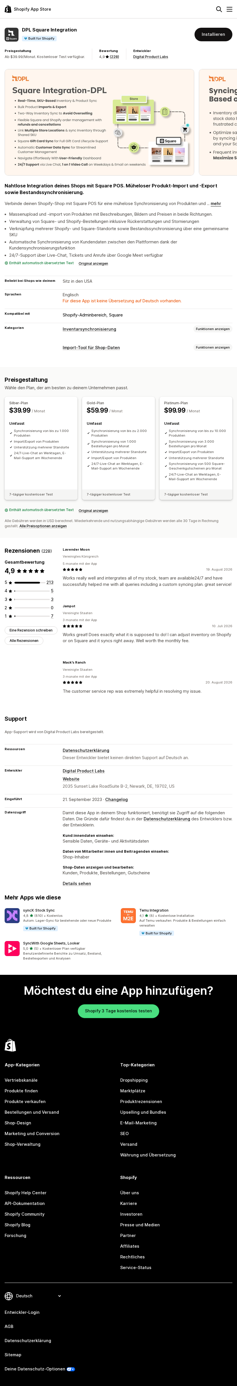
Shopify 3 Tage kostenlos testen (118, 1011)
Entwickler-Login (22, 1312)
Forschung (15, 1235)
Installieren (213, 34)
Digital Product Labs (150, 57)
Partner (128, 1235)
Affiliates (129, 1246)
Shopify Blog (17, 1224)
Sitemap (13, 1354)
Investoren (131, 1214)
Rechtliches (132, 1257)
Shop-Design (18, 1123)
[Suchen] (219, 9)
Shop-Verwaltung (22, 1144)
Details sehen (77, 883)
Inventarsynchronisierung (89, 329)
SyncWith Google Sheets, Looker (51, 943)
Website (71, 779)
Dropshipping (134, 1080)
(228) (114, 57)
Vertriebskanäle (21, 1080)
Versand (128, 1144)
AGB (9, 1326)
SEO (124, 1133)
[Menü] (229, 9)
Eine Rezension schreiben (31, 630)
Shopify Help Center (26, 1192)
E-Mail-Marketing (138, 1123)
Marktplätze (132, 1090)
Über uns (129, 1192)
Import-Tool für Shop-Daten (91, 347)
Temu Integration (154, 910)
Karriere (128, 1203)
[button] (60, 920)
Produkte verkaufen (25, 1101)
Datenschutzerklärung (86, 750)
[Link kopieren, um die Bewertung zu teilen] (93, 549)
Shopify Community (25, 1214)
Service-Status (135, 1267)
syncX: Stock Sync (39, 910)
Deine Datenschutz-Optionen (35, 1369)
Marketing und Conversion (32, 1133)
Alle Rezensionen (24, 640)
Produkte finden (21, 1090)
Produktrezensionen (141, 1101)
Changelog (116, 799)
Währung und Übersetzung (148, 1155)
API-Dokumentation (25, 1203)
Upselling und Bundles (143, 1112)
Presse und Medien (140, 1224)
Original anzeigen (93, 263)
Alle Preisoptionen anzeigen (43, 526)
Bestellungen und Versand (32, 1112)
